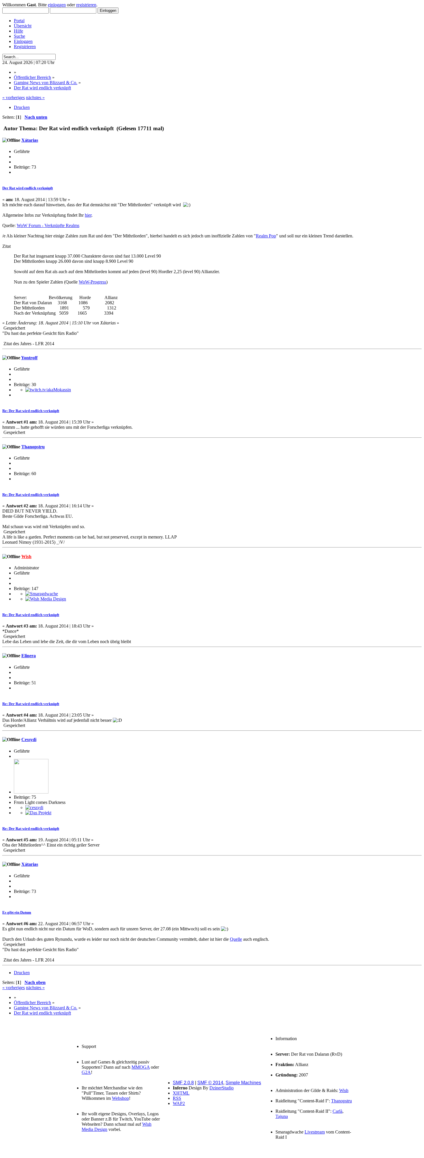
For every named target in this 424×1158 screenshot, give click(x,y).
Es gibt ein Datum (16, 912)
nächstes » (35, 97)
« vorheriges (13, 97)
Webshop (120, 1098)
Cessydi (28, 739)
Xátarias (29, 140)
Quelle (236, 939)
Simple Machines (243, 1082)
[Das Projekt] (38, 812)
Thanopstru (33, 446)
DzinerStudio (221, 1087)
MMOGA (141, 1067)
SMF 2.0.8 (183, 1082)
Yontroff (29, 357)
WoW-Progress (92, 281)
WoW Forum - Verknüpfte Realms (48, 225)
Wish (26, 556)
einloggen (57, 4)
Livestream (315, 1131)
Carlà (337, 1111)
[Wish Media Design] (45, 598)
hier (88, 215)
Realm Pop (266, 235)
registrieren (86, 4)
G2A (86, 1072)
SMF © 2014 (210, 1082)
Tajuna (281, 1116)
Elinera (28, 655)
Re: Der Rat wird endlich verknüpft (30, 411)
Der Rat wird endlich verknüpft (27, 188)
